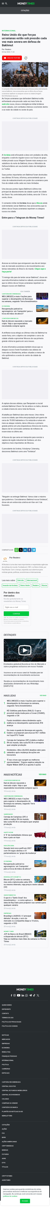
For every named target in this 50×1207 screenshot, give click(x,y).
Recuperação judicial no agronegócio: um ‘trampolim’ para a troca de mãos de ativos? (17, 311)
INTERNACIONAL (8, 1060)
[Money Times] (26, 3)
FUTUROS (5, 1154)
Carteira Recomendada (11, 294)
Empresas (7, 913)
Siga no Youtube (13, 58)
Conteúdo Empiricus (10, 318)
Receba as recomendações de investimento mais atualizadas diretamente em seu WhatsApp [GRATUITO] (24, 683)
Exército (20, 580)
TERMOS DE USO (7, 1018)
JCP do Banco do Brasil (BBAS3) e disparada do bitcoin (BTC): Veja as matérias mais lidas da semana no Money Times (25, 938)
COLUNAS (5, 1099)
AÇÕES (4, 1129)
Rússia (44, 585)
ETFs (3, 1163)
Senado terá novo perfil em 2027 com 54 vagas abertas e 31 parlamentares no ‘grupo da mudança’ (20, 850)
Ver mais (43, 695)
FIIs (3, 1133)
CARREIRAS (6, 1069)
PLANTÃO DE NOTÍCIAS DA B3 (12, 1111)
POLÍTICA (5, 1064)
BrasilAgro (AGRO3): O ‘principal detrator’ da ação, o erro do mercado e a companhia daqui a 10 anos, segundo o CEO (21, 919)
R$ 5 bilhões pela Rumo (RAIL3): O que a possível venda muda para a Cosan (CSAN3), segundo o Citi (26, 713)
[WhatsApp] (26, 995)
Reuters (8, 49)
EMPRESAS (6, 1043)
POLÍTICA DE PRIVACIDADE (11, 1022)
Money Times (9, 931)
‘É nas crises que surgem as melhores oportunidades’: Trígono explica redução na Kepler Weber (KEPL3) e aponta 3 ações (25, 762)
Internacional (8, 31)
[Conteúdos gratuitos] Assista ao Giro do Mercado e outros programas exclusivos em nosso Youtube (25, 665)
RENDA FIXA (6, 1052)
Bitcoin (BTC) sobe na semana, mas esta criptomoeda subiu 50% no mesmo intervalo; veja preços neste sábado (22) (24, 883)
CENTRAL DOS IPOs (9, 1086)
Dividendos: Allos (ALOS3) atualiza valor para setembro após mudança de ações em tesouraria (26, 752)
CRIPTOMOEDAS (7, 1146)
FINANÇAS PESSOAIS (9, 1056)
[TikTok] (34, 995)
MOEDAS (5, 1150)
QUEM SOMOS (7, 1005)
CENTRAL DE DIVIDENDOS (11, 1095)
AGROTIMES (6, 1180)
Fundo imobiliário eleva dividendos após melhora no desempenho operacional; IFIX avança (25, 723)
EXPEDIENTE (6, 1009)
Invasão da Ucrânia (10, 585)
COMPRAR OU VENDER (10, 1103)
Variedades (8, 814)
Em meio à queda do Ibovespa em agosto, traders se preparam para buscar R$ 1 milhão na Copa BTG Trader (26, 732)
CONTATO (5, 1013)
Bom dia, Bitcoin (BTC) (12, 877)
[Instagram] (14, 995)
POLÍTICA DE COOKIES (10, 1026)
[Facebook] (11, 995)
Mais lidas (10, 695)
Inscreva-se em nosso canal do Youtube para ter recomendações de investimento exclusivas (23, 674)
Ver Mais (42, 774)
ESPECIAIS (5, 1073)
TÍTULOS (5, 1167)
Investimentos (10, 895)
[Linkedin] (23, 995)
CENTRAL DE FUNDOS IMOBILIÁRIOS (14, 1090)
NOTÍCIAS (5, 1035)
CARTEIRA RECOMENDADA (11, 1082)
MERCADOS (6, 1039)
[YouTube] (18, 995)
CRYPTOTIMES (7, 1176)
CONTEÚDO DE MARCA (10, 1107)
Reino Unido (25, 585)
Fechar (25, 1201)
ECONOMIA (6, 1048)
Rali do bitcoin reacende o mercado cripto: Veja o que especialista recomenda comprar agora (17, 323)
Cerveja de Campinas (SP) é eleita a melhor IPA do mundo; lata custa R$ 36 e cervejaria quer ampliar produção (25, 742)
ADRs (4, 1158)
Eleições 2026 (9, 845)
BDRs (4, 1137)
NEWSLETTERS (7, 1116)
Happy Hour (8, 832)
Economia (6, 306)
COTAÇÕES (6, 1125)
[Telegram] (30, 995)
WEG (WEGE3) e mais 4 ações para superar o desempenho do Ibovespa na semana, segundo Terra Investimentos (19, 299)
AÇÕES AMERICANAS (9, 1141)
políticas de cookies (10, 1196)
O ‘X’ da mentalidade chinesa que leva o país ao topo (18, 836)
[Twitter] (38, 995)
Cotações (25, 10)
